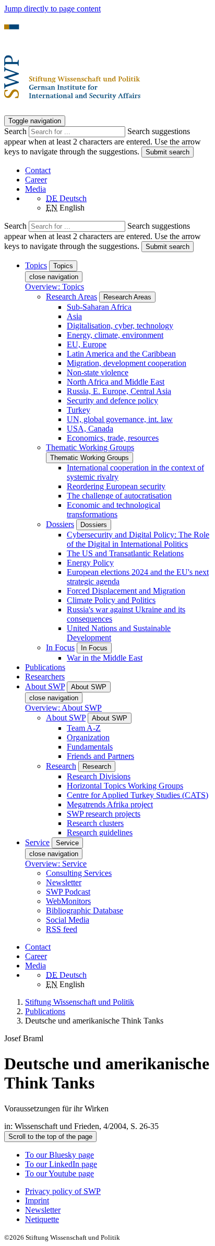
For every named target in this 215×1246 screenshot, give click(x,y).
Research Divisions (98, 776)
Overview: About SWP (63, 707)
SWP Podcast (68, 891)
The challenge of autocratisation (119, 495)
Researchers (45, 676)
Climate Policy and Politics (111, 600)
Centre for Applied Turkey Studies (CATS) (137, 795)
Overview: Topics (54, 286)
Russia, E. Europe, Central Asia (119, 391)
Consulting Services (79, 873)
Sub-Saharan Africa (99, 307)
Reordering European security (116, 486)
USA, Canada (90, 428)
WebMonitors (68, 901)
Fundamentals (90, 746)
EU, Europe (86, 344)
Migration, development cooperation (126, 363)
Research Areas (71, 296)
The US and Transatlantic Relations (125, 553)
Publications (45, 667)
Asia (74, 316)
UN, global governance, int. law (120, 419)
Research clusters (95, 823)
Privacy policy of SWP (63, 1191)
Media (35, 189)
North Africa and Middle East (115, 381)
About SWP (66, 717)
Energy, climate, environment (115, 335)
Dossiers (60, 524)
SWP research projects (103, 813)
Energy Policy (90, 562)
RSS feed (61, 929)
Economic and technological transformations (113, 510)
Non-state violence (97, 372)
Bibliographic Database (84, 910)
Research (61, 766)
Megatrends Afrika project (110, 804)
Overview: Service (56, 863)
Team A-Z (84, 728)
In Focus (60, 647)
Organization (88, 737)
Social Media (67, 919)
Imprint (37, 1200)
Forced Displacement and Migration (126, 590)
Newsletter (63, 882)
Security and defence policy (112, 400)
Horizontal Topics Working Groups (125, 785)
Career (36, 179)
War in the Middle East (104, 657)
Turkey (78, 409)
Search (16, 131)
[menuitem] (118, 1191)
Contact (38, 170)
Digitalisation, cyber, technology (120, 325)
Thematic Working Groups (90, 447)
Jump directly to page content (52, 8)
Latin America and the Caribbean (121, 353)
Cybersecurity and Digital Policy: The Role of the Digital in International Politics (138, 539)
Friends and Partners (100, 756)
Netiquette (42, 1219)
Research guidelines (100, 832)
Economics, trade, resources (113, 438)
